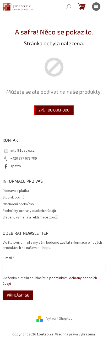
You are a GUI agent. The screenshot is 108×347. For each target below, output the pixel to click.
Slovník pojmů (13, 197)
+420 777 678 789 (23, 158)
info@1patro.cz (22, 150)
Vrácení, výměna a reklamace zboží (30, 217)
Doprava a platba (16, 190)
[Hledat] (68, 6)
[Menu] (96, 6)
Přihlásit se (18, 295)
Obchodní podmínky (18, 204)
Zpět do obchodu (54, 110)
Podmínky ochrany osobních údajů (29, 210)
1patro (15, 166)
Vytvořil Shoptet (59, 318)
